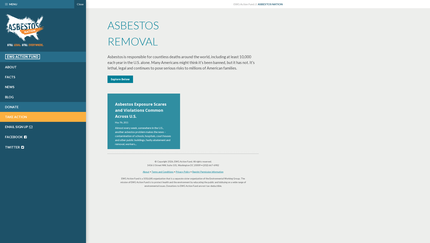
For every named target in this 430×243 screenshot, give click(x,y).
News (9, 87)
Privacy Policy (183, 171)
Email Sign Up (17, 127)
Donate (12, 107)
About (146, 171)
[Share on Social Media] (22, 56)
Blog (9, 97)
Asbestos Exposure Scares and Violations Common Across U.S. (140, 110)
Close (80, 4)
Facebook (14, 137)
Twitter (12, 147)
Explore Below (120, 79)
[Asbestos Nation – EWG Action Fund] (43, 30)
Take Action (16, 117)
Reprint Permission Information (207, 171)
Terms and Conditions (163, 171)
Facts (10, 77)
